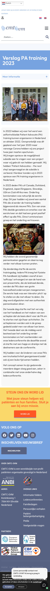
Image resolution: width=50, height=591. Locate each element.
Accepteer (8, 587)
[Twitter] (11, 435)
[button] (46, 28)
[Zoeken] (47, 37)
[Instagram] (32, 435)
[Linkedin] (18, 435)
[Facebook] (4, 435)
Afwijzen (21, 587)
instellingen (37, 582)
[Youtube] (25, 435)
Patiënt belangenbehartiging (33, 515)
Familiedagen (30, 504)
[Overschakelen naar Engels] (45, 18)
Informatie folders (32, 495)
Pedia (26, 520)
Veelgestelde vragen (33, 525)
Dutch (8, 3)
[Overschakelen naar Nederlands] (40, 18)
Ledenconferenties (33, 499)
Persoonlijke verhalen (34, 509)
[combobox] (22, 37)
